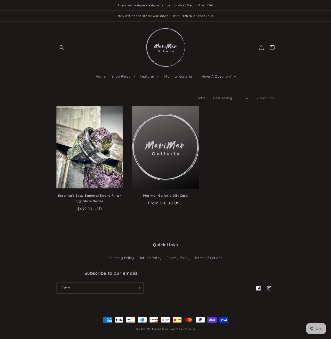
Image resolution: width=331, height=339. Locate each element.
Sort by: (202, 98)
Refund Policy (150, 258)
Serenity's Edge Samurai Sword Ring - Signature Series (89, 198)
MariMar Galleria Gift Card (165, 195)
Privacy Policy (177, 258)
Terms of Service (208, 258)
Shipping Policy (121, 258)
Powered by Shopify (182, 329)
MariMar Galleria (157, 329)
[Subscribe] (138, 288)
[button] (61, 47)
